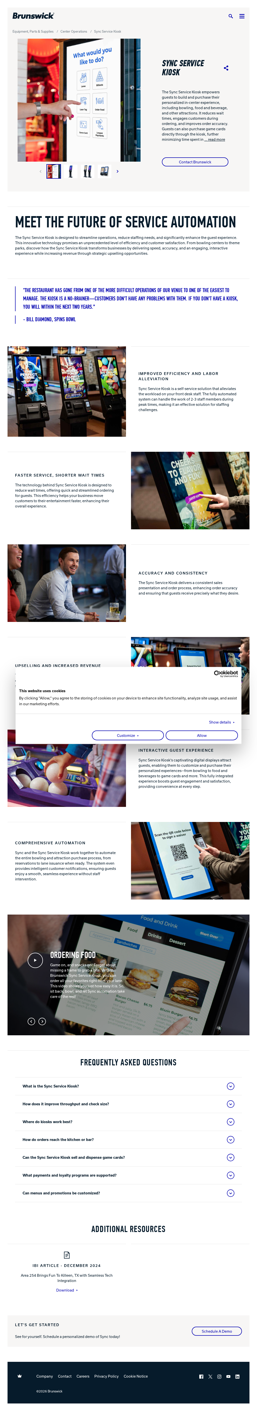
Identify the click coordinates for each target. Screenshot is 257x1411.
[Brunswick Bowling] (33, 16)
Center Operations (73, 31)
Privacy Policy (106, 1376)
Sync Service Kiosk (107, 31)
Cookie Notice (136, 1376)
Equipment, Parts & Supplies (33, 31)
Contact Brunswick (195, 161)
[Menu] (241, 16)
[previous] (40, 171)
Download (65, 1290)
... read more (214, 139)
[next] (118, 171)
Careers (83, 1376)
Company (44, 1376)
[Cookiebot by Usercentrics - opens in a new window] (216, 673)
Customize (126, 735)
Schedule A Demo (217, 1331)
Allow (202, 735)
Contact (65, 1376)
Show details (220, 722)
